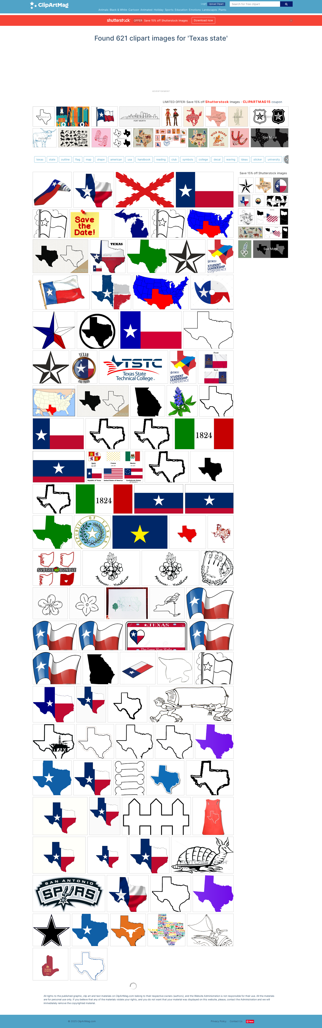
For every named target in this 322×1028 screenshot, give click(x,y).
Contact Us (236, 1021)
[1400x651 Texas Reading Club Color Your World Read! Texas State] (191, 705)
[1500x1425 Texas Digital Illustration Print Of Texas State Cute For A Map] (166, 931)
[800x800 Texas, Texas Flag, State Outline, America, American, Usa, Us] (107, 856)
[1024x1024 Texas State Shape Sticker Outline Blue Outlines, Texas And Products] (165, 779)
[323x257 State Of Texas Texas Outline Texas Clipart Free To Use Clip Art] (211, 468)
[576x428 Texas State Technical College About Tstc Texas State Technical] (91, 225)
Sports (169, 9)
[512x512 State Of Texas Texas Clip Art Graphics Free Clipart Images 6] (127, 705)
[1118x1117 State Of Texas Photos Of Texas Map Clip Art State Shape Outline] (187, 258)
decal (217, 159)
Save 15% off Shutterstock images (263, 173)
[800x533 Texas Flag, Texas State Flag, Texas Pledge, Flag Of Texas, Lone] (204, 191)
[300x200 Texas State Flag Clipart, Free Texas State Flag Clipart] (61, 294)
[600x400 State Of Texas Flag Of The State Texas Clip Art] (150, 331)
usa (130, 159)
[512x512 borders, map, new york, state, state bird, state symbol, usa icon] (167, 604)
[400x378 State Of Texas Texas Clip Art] (53, 705)
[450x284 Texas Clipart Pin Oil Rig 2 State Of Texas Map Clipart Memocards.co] (202, 856)
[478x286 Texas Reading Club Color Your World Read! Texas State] (156, 817)
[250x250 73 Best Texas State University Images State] (175, 669)
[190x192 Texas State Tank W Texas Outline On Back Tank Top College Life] (134, 743)
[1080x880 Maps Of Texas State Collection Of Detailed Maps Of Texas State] (54, 402)
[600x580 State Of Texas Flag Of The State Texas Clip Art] (54, 331)
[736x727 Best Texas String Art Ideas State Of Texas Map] (174, 743)
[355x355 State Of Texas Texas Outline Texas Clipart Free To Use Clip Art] (187, 534)
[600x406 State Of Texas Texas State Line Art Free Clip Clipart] (210, 225)
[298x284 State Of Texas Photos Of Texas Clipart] (88, 965)
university (274, 159)
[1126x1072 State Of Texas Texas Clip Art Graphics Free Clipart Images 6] (51, 931)
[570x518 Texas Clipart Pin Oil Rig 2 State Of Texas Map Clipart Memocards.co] (53, 743)
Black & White (118, 9)
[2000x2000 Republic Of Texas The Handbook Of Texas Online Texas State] (92, 534)
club (174, 159)
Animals (103, 9)
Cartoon (133, 9)
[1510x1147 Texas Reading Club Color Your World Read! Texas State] (210, 931)
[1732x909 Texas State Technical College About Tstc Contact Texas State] (133, 369)
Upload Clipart (216, 4)
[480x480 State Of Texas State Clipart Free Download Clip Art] (100, 669)
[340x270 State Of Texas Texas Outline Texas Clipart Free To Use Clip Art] (107, 435)
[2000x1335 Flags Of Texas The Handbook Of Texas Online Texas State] (59, 468)
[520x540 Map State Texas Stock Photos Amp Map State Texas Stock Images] (107, 258)
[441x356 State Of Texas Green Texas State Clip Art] (208, 331)
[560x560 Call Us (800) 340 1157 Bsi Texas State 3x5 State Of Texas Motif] (215, 368)
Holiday (159, 9)
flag (77, 159)
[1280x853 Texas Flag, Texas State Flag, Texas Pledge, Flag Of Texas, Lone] (145, 191)
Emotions (195, 9)
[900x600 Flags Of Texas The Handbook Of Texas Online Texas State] (140, 534)
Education (181, 9)
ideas (244, 159)
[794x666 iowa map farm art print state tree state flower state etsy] (127, 604)
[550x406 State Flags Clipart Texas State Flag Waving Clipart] (209, 604)
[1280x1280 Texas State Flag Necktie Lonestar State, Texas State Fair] (52, 191)
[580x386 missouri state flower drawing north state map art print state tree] (111, 570)
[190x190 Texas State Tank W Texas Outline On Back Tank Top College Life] (213, 817)
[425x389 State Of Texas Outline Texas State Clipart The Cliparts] (131, 225)
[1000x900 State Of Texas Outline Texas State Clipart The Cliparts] (50, 225)
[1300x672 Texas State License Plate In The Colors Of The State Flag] (156, 637)
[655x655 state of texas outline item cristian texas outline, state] (216, 402)
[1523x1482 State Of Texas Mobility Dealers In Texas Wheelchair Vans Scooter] (214, 742)
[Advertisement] (161, 67)
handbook (144, 159)
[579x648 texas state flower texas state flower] (182, 402)
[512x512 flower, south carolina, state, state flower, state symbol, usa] (87, 604)
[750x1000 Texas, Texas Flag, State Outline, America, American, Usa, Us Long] (91, 705)
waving (230, 159)
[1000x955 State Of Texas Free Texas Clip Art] (128, 895)
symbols (187, 159)
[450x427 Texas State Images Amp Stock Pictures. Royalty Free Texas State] (111, 293)
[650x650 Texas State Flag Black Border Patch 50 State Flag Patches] (137, 669)
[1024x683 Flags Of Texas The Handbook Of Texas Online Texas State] (58, 435)
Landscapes (209, 9)
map (88, 159)
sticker (257, 159)
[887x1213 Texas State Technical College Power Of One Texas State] (220, 257)
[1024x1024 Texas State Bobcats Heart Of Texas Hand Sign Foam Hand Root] (50, 965)
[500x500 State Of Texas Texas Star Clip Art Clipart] (128, 931)
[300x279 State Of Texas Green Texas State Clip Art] (147, 258)
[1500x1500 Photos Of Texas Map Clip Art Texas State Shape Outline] (95, 743)
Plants (222, 9)
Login (203, 4)
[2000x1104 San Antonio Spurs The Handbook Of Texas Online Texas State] (69, 895)
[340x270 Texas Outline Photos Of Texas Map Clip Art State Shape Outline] (209, 779)
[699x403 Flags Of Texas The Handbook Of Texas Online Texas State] (204, 435)
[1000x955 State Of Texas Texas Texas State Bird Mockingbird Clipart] (93, 191)
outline (65, 159)
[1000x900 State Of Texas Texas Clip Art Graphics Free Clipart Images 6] (214, 669)
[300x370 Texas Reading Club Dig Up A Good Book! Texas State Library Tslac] (129, 779)
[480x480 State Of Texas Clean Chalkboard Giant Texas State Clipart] (148, 402)
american (116, 159)
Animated (146, 9)
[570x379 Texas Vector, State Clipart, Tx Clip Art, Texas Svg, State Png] (60, 258)
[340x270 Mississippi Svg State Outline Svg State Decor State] (57, 570)
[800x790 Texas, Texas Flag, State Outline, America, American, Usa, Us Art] (92, 779)
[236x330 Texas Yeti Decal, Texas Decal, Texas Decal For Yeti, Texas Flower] (220, 533)
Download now (203, 20)
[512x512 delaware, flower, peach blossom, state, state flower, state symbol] (50, 604)
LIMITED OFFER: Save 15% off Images (201, 102)
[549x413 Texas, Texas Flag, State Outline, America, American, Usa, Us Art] (60, 817)
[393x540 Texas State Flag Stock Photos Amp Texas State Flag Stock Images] (84, 369)
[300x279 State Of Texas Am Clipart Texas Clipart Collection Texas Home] (52, 534)
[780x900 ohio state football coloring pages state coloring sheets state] (217, 569)
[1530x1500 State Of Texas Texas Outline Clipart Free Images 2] (52, 779)
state (52, 159)
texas (39, 159)
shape (101, 159)
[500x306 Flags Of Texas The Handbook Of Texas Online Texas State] (115, 468)
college (203, 159)
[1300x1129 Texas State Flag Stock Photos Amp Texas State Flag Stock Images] (212, 293)
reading (161, 159)
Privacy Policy (218, 1021)
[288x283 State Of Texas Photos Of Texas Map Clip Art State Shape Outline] (97, 331)
